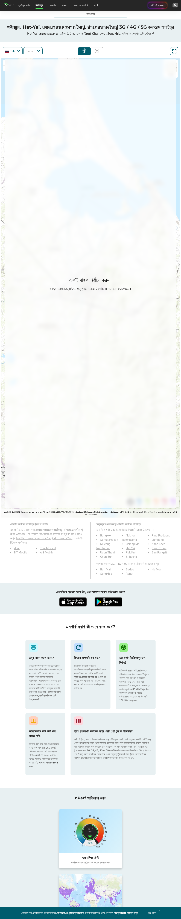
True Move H (48, 548)
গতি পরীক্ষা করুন (157, 5)
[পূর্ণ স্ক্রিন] (174, 51)
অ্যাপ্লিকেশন (24, 5)
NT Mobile (20, 552)
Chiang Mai (133, 544)
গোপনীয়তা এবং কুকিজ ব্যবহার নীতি (70, 913)
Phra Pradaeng (161, 535)
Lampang (158, 539)
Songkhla (106, 573)
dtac (17, 548)
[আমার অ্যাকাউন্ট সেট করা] (175, 5)
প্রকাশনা (52, 5)
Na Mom (157, 569)
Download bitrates (96, 51)
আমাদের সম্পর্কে (81, 5)
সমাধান (65, 5)
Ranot (129, 573)
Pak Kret (131, 552)
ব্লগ (96, 5)
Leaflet (6, 512)
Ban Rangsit (159, 552)
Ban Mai (105, 569)
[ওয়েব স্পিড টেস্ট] (90, 830)
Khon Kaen (158, 544)
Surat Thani (159, 548)
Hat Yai (130, 548)
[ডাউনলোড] (73, 602)
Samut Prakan (109, 539)
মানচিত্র (39, 5)
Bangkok (105, 535)
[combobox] (13, 51)
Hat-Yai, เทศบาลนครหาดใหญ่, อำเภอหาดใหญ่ (44, 538)
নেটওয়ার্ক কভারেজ (84, 51)
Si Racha (131, 556)
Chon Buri (106, 556)
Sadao (130, 569)
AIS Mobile (46, 552)
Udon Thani (107, 552)
